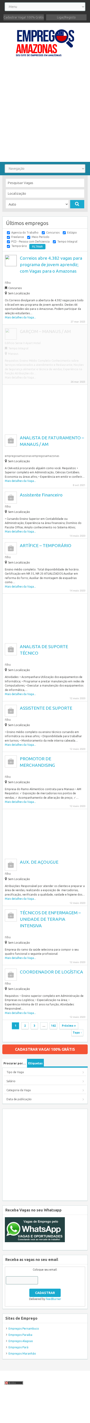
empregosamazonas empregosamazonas (32, 455)
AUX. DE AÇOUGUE (39, 862)
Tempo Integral (67, 241)
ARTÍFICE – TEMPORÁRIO (45, 545)
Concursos (53, 232)
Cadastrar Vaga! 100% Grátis (23, 17)
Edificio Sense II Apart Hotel (23, 343)
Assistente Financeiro (41, 494)
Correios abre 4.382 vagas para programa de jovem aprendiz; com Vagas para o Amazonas (51, 265)
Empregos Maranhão (22, 1353)
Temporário (19, 245)
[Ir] (77, 204)
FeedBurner (53, 1298)
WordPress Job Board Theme (41, 1412)
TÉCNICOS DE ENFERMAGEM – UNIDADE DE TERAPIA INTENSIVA (50, 919)
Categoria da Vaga (18, 1090)
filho (8, 282)
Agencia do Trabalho (25, 232)
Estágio (72, 232)
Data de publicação (19, 1099)
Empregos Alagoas (21, 1341)
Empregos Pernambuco (24, 1328)
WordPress (9, 1417)
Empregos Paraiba (20, 1334)
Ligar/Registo (66, 17)
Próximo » (69, 1025)
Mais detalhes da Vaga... (20, 317)
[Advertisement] (45, 111)
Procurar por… (14, 1063)
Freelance (17, 236)
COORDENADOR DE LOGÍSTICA (51, 971)
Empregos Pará (18, 1347)
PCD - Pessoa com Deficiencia (30, 241)
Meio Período (40, 236)
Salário (10, 1081)
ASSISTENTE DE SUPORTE (46, 708)
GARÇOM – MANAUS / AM (45, 331)
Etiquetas (35, 1063)
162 (53, 1025)
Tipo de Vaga (15, 1072)
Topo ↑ (77, 1032)
